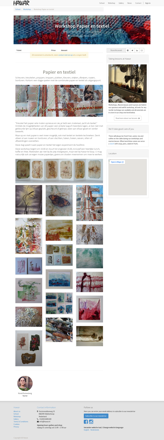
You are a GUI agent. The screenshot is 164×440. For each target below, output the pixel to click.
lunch (112, 144)
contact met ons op (65, 55)
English (86, 430)
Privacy (16, 427)
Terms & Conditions (21, 421)
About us (17, 411)
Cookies (17, 424)
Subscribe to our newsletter (96, 416)
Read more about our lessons (127, 118)
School (17, 9)
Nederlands (94, 430)
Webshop (17, 416)
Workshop (27, 9)
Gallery (16, 419)
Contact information (46, 407)
